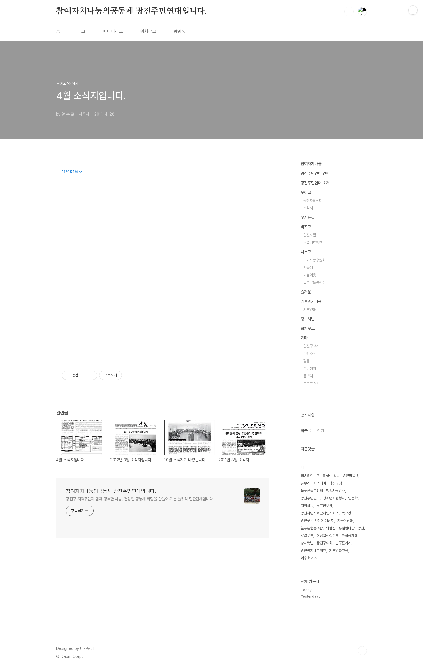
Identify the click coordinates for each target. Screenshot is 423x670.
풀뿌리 (308, 376)
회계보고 (308, 328)
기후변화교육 (338, 550)
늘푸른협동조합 (312, 528)
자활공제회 (350, 535)
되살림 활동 (331, 476)
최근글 (306, 430)
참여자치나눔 (311, 163)
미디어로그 (113, 31)
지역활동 (307, 506)
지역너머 (319, 483)
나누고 (306, 252)
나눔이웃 (309, 275)
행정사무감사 (335, 491)
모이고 (306, 192)
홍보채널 (308, 319)
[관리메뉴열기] (413, 10)
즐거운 (306, 292)
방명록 (180, 31)
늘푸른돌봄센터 (314, 282)
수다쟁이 (309, 368)
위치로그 (148, 31)
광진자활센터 (312, 200)
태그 (81, 31)
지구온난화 (345, 520)
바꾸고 (306, 227)
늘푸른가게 (311, 383)
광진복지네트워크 (313, 550)
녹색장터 (348, 513)
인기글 (322, 430)
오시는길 (308, 217)
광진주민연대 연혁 (315, 173)
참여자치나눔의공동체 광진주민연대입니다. (131, 11)
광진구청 (335, 483)
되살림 (331, 528)
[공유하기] (83, 375)
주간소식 (309, 353)
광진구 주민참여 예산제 (317, 520)
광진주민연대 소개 (315, 183)
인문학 (353, 498)
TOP (362, 650)
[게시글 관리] (90, 375)
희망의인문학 (310, 476)
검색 (349, 11)
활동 (306, 361)
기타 (304, 338)
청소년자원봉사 (334, 498)
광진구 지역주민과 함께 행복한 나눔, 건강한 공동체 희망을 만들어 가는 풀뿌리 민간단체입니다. (140, 499)
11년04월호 (72, 171)
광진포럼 (309, 235)
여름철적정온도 (328, 535)
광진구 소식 (311, 346)
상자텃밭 (307, 543)
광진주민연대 (310, 498)
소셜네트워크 (312, 242)
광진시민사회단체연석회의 (320, 513)
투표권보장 (324, 506)
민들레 (308, 267)
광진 (361, 528)
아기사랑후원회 (314, 260)
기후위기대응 (311, 301)
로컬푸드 (307, 535)
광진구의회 (324, 543)
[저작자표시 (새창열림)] (124, 375)
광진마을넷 (351, 476)
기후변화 (309, 309)
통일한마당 (347, 528)
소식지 (308, 208)
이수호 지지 (309, 558)
